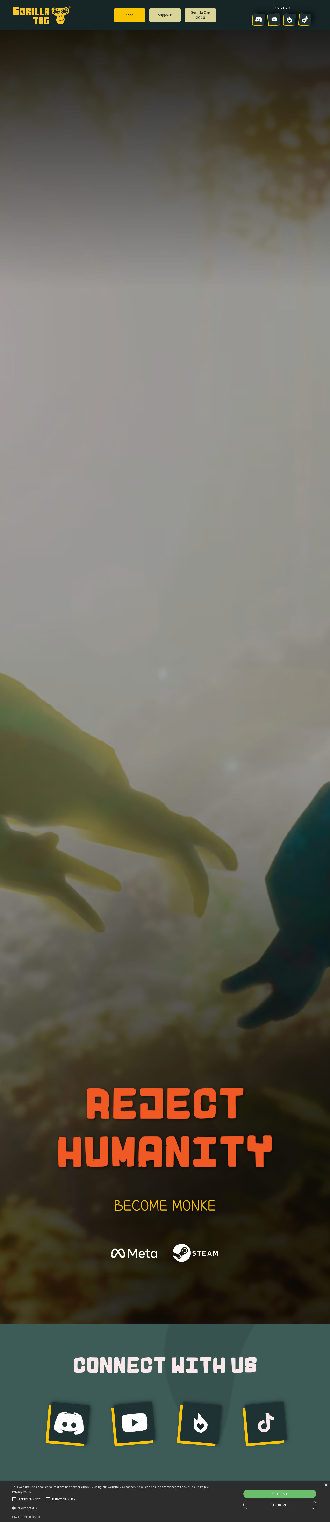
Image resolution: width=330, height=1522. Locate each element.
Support (165, 15)
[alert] (165, 1501)
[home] (42, 15)
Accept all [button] (280, 1494)
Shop (129, 15)
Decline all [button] (279, 1505)
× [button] (326, 1485)
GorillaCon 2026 (200, 15)
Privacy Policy (21, 1492)
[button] (111, 1508)
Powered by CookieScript (27, 1517)
